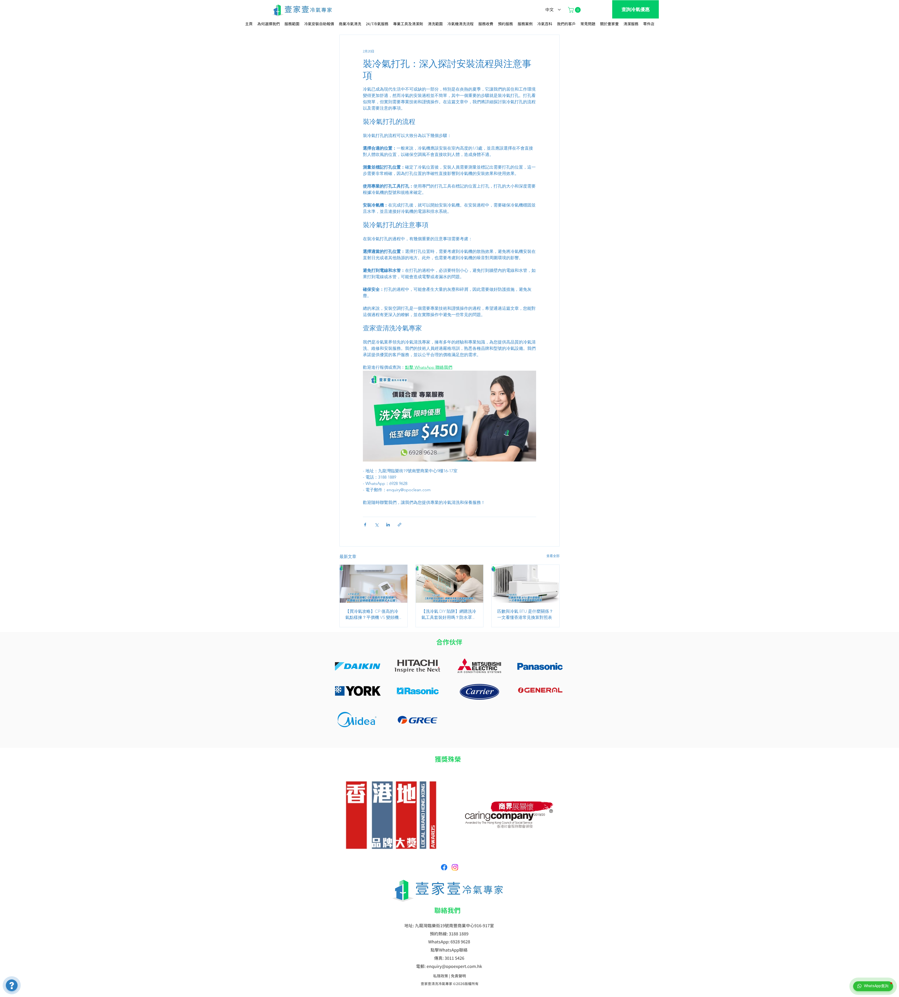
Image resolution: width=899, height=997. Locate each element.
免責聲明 (458, 976)
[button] (575, 10)
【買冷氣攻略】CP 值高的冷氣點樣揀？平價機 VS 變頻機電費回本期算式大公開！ (372, 614)
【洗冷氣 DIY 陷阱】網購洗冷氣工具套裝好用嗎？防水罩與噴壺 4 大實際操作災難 (448, 614)
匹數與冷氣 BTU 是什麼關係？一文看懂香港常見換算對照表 (525, 614)
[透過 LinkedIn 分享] (388, 524)
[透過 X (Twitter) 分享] (376, 524)
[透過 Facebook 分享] (365, 524)
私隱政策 (440, 976)
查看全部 (553, 556)
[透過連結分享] (399, 524)
